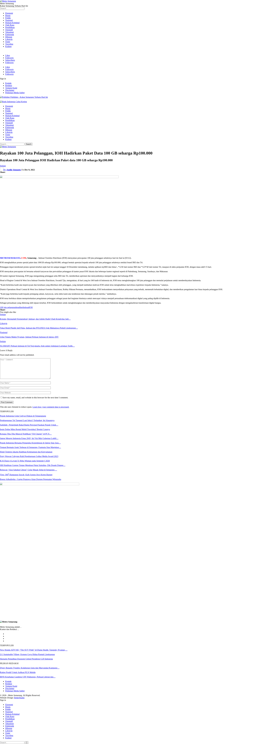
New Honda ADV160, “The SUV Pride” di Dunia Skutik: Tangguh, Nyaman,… (33, 650)
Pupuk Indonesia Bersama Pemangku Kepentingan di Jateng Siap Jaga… (30, 443)
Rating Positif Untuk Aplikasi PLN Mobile (18, 672)
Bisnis (7, 15)
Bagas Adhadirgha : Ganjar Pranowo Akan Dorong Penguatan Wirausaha (30, 479)
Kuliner (8, 46)
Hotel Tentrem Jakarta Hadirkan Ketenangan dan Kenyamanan (26, 452)
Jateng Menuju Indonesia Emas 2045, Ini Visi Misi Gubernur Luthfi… (29, 438)
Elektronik (9, 34)
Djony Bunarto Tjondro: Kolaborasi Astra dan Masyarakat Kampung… (29, 668)
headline (19, 307)
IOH (31, 307)
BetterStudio (19, 698)
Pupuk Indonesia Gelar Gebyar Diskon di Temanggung (23, 416)
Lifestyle (9, 39)
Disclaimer (9, 90)
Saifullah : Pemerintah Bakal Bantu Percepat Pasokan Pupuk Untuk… (29, 425)
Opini (7, 42)
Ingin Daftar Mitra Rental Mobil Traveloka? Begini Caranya (25, 429)
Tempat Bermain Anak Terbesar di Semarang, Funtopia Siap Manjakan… (30, 447)
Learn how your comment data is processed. (51, 407)
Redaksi (8, 85)
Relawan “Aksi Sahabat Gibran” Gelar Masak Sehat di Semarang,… (28, 470)
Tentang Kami (11, 88)
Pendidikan (10, 27)
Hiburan (8, 37)
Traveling (9, 44)
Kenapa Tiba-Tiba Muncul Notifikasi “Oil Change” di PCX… (26, 434)
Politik (8, 18)
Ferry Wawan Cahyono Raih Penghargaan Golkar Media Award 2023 (29, 456)
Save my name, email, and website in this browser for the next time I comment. (35, 397)
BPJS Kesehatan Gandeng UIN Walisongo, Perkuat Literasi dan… (27, 677)
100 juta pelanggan (8, 307)
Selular (3, 166)
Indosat (26, 307)
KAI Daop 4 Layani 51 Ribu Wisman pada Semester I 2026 (25, 461)
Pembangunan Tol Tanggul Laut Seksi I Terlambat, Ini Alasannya (27, 420)
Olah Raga (9, 25)
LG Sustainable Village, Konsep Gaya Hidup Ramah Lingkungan (27, 654)
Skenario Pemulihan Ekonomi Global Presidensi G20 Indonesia (26, 659)
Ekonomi (9, 13)
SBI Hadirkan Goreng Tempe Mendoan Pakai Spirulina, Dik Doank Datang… (32, 465)
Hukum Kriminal (12, 23)
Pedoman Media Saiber (15, 93)
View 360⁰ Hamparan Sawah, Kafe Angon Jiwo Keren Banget (26, 475)
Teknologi (9, 32)
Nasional (9, 20)
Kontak (8, 83)
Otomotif (9, 30)
